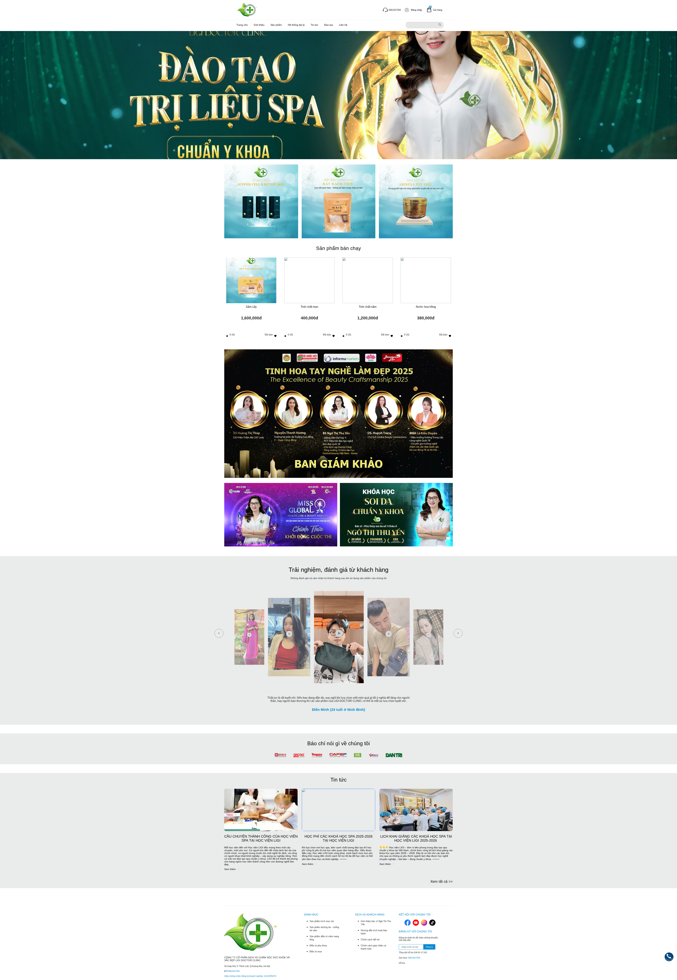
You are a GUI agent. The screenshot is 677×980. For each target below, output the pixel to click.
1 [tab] (341, 152)
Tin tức (314, 24)
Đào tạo (328, 24)
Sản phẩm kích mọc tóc (322, 921)
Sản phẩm (276, 24)
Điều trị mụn (316, 951)
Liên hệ (343, 24)
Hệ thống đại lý (296, 24)
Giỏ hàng (437, 10)
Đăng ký (429, 947)
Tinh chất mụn (309, 306)
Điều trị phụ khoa (318, 945)
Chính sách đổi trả (370, 939)
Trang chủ (242, 24)
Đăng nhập (416, 10)
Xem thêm (230, 869)
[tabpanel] (338, 95)
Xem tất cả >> (441, 881)
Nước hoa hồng (426, 306)
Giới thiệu (259, 24)
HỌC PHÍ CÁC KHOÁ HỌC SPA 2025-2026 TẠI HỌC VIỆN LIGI (338, 838)
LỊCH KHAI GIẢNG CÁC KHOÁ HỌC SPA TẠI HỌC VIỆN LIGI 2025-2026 (416, 838)
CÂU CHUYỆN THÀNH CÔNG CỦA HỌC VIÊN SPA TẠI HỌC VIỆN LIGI (261, 838)
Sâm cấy (251, 306)
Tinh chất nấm (367, 306)
